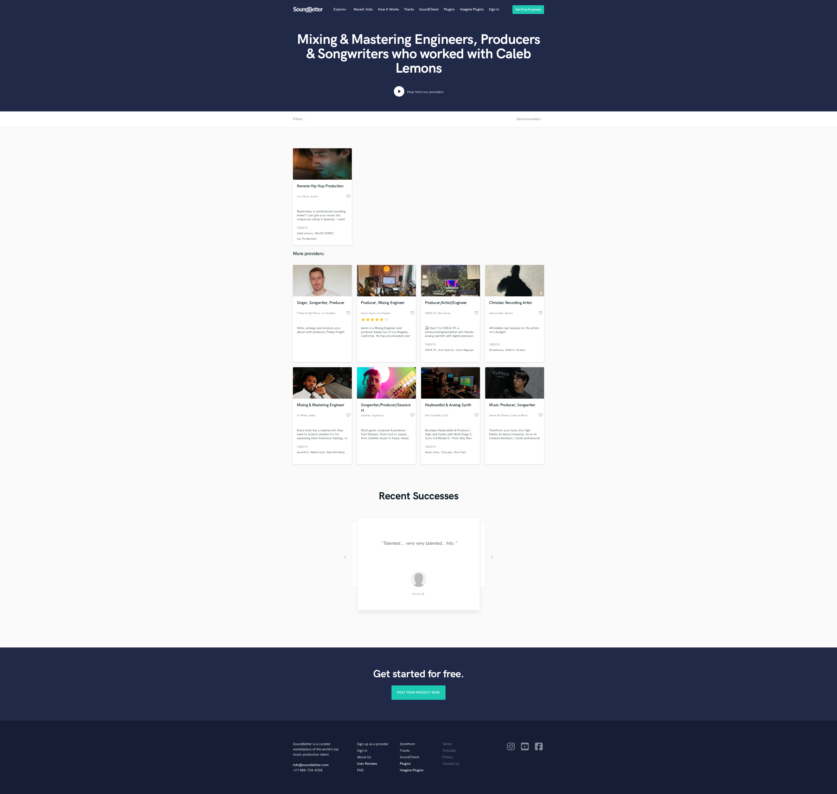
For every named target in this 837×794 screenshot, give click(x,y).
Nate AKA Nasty (336, 452)
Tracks (409, 9)
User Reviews (367, 764)
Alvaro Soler (432, 452)
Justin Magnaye (465, 350)
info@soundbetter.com (310, 765)
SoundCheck (429, 9)
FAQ (360, 770)
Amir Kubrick (446, 350)
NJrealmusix (496, 350)
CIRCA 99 (430, 350)
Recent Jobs (363, 9)
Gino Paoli (460, 452)
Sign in (494, 9)
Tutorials (449, 751)
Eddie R (509, 350)
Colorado (446, 452)
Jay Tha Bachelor (307, 239)
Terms (447, 744)
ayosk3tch (303, 452)
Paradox (520, 350)
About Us (364, 757)
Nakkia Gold (318, 452)
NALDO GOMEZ (324, 233)
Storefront (407, 744)
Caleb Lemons (305, 233)
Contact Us (450, 764)
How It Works (388, 9)
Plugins (449, 9)
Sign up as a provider (372, 744)
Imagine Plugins (472, 9)
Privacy (447, 757)
